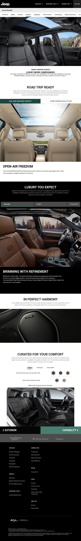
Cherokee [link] (12, 458)
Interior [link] (28, 14)
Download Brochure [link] (15, 495)
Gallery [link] (13, 14)
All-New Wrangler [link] (14, 452)
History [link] (33, 505)
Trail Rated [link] (34, 452)
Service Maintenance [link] (15, 484)
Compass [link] (12, 461)
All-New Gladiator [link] (14, 467)
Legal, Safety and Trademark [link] (36, 493)
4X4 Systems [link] (35, 455)
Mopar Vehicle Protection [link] (17, 481)
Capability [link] (37, 14)
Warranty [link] (12, 478)
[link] (5, 4)
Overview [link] (5, 14)
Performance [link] (47, 14)
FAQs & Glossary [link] (36, 458)
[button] (39, 4)
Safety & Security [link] (70, 14)
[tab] (20, 101)
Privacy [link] (33, 483)
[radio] (53, 373)
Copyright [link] (34, 489)
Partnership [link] (35, 508)
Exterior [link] (20, 14)
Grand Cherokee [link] (14, 455)
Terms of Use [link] (35, 486)
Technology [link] (58, 14)
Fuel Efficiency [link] (35, 461)
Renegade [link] (12, 464)
